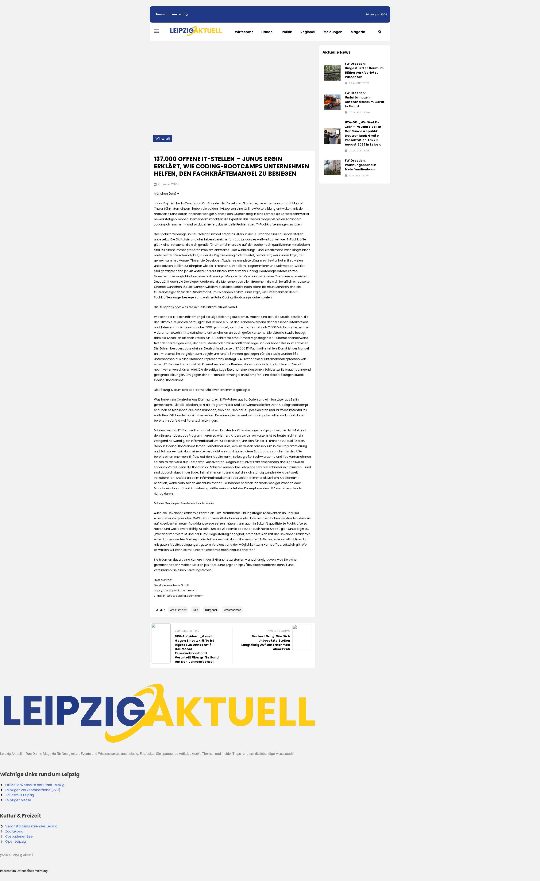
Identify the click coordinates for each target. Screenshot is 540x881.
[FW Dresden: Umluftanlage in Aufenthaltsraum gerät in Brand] (332, 102)
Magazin (358, 32)
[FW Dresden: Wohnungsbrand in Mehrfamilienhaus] (332, 167)
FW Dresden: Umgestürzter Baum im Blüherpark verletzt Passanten (364, 70)
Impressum (8, 871)
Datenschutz (25, 871)
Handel (267, 32)
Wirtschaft (244, 32)
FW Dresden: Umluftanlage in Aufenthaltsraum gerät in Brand (364, 99)
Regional (307, 32)
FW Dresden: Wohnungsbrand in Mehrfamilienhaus (361, 164)
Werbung (41, 871)
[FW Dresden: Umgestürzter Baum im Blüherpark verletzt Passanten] (332, 73)
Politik (287, 32)
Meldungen (333, 32)
